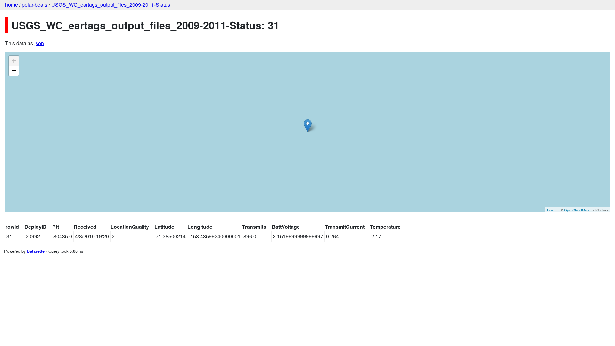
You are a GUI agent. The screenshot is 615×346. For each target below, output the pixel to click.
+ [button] (14, 61)
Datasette (36, 251)
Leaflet (552, 209)
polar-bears (34, 4)
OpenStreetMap (576, 209)
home (11, 4)
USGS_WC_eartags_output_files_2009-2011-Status (110, 4)
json (39, 43)
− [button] (14, 71)
